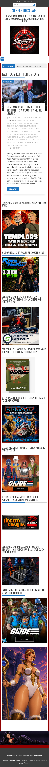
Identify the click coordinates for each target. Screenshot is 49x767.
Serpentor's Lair (24, 10)
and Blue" (35, 129)
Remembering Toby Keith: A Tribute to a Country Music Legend (24, 110)
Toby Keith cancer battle (21, 140)
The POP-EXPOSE (8, 81)
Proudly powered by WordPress (14, 760)
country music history (21, 134)
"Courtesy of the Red (20, 120)
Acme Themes (24, 763)
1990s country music (27, 126)
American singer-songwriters (18, 129)
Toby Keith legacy (32, 142)
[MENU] (2, 59)
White (26, 145)
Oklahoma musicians (25, 137)
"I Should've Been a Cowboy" (28, 123)
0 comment (16, 148)
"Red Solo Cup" (12, 126)
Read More (12, 189)
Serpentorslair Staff (33, 118)
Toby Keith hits (18, 142)
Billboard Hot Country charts (19, 131)
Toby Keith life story (15, 145)
